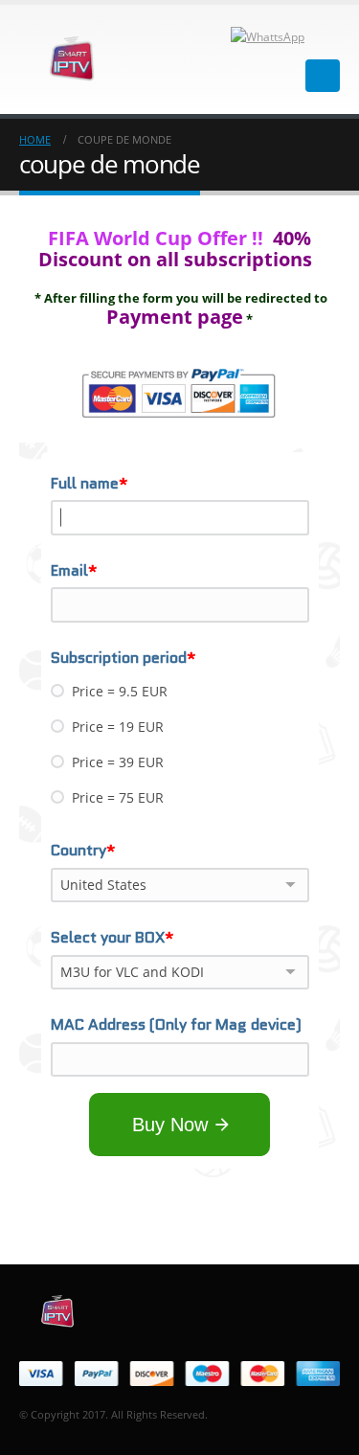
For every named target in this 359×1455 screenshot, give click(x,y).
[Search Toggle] (332, 35)
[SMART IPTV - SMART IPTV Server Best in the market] (71, 58)
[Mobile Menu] (322, 75)
